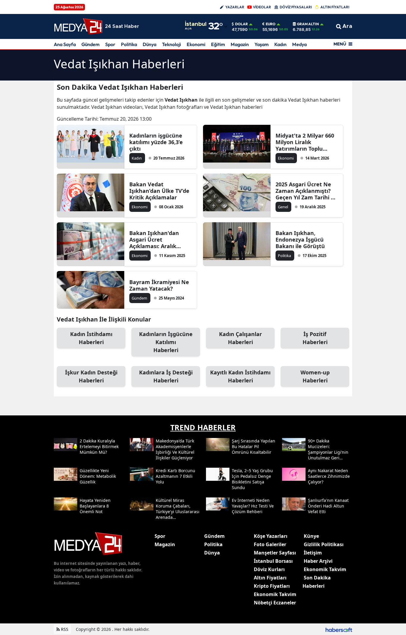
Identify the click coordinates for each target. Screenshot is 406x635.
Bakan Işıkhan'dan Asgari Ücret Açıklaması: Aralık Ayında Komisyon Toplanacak (154, 239)
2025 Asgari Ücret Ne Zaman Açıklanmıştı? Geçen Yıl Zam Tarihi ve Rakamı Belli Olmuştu (306, 191)
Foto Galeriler (270, 544)
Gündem (90, 44)
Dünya (149, 44)
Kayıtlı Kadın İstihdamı (240, 376)
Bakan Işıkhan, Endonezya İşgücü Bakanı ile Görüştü (300, 239)
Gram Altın (308, 24)
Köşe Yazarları (270, 536)
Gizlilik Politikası (324, 544)
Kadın (280, 44)
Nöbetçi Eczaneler (275, 602)
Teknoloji (171, 44)
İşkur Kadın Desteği (91, 376)
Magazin (240, 44)
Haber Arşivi (318, 561)
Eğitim (218, 44)
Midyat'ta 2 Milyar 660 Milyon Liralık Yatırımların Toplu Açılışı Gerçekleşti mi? (305, 142)
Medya (299, 44)
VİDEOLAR (262, 7)
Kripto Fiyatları (272, 586)
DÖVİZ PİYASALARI (296, 7)
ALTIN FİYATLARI (334, 7)
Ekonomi (196, 44)
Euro (271, 24)
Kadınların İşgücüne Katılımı (166, 342)
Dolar (241, 24)
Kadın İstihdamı (91, 338)
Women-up (315, 376)
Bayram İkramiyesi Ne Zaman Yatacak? (159, 285)
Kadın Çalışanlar (240, 338)
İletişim (313, 552)
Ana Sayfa (65, 44)
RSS (64, 629)
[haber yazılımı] (338, 629)
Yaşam (261, 44)
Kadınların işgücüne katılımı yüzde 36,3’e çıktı (156, 142)
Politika (129, 44)
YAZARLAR (234, 7)
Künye (311, 536)
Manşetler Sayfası (275, 552)
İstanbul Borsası (273, 561)
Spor (110, 44)
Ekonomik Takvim (275, 594)
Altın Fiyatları (270, 577)
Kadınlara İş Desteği (166, 376)
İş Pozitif (315, 338)
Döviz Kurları (269, 569)
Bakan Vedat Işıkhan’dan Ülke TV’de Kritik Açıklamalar (159, 191)
